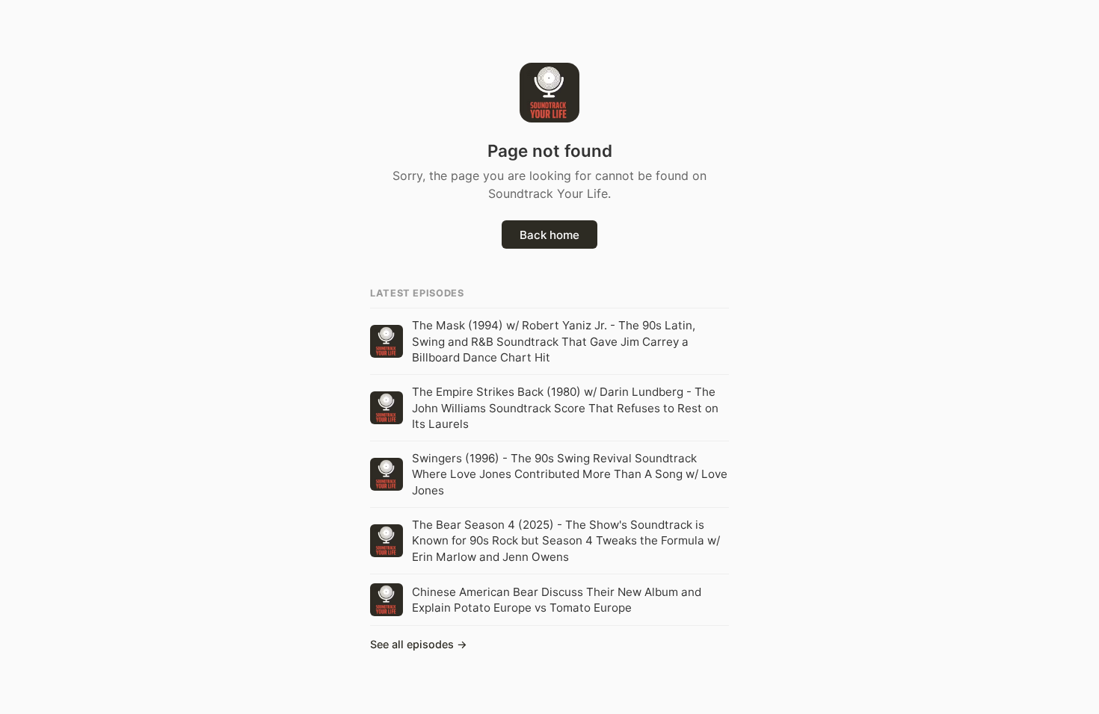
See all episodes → (418, 644)
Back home (549, 235)
